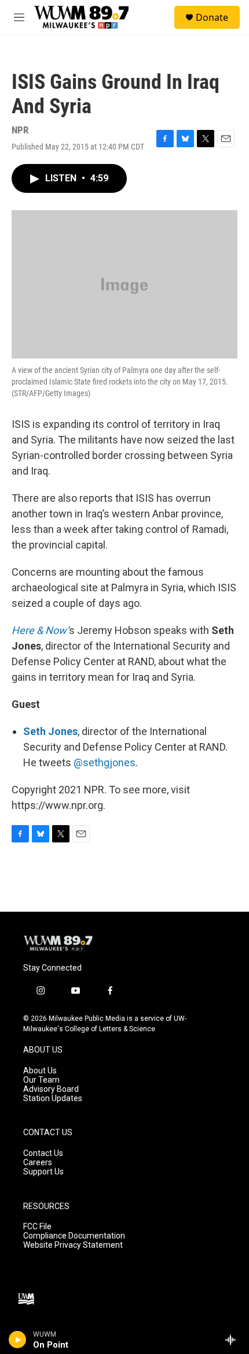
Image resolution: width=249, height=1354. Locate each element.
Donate (212, 17)
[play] (17, 1339)
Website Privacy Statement (73, 1245)
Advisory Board (51, 1089)
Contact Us (43, 1153)
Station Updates (52, 1098)
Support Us (43, 1172)
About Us (40, 1070)
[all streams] (233, 1339)
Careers (37, 1162)
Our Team (41, 1080)
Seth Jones (50, 731)
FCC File (37, 1226)
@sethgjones (105, 762)
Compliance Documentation (74, 1236)
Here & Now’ (40, 630)
